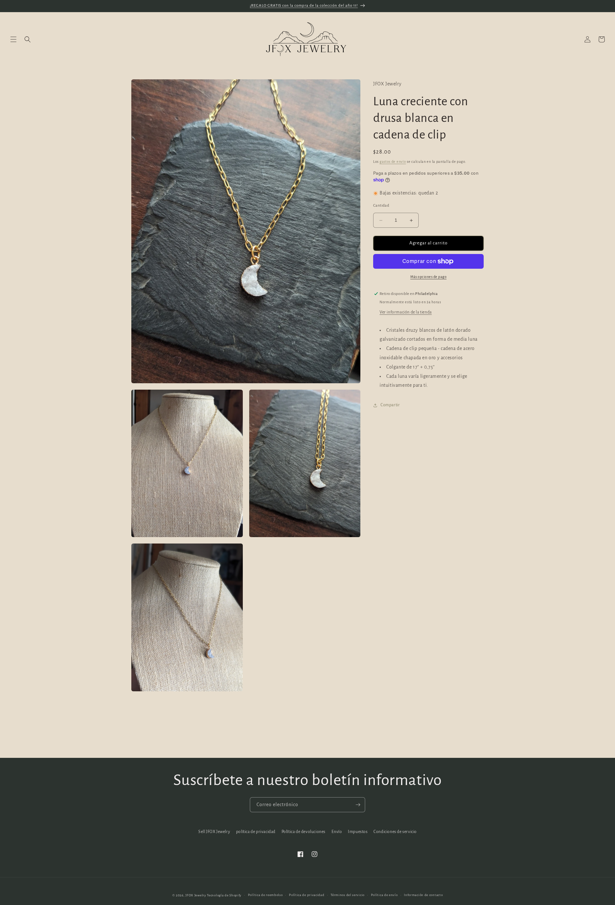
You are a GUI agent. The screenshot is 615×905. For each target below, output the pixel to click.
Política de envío (384, 895)
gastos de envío (393, 162)
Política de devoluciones (303, 832)
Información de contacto (423, 895)
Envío (337, 832)
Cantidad (381, 206)
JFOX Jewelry (195, 895)
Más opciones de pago (428, 277)
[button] (13, 39)
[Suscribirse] (358, 804)
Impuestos (357, 832)
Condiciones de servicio (395, 832)
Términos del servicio (348, 895)
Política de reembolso (265, 895)
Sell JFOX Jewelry (214, 832)
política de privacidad (255, 832)
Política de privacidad (306, 895)
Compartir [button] (390, 405)
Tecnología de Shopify (224, 895)
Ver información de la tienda (406, 312)
